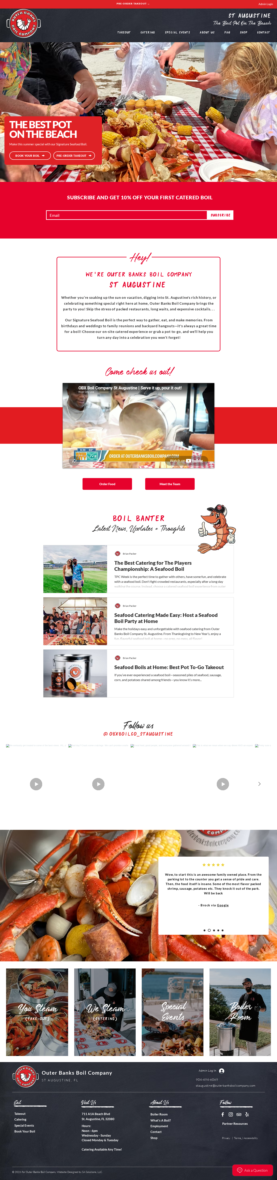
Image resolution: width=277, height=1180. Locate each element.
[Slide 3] (213, 930)
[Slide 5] (222, 930)
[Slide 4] (218, 930)
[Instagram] (231, 1114)
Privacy (226, 1138)
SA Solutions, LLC (92, 1172)
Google (223, 905)
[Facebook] (222, 1114)
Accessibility (251, 1138)
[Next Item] (259, 784)
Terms (237, 1138)
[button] (207, 32)
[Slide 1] (204, 930)
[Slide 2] (209, 930)
